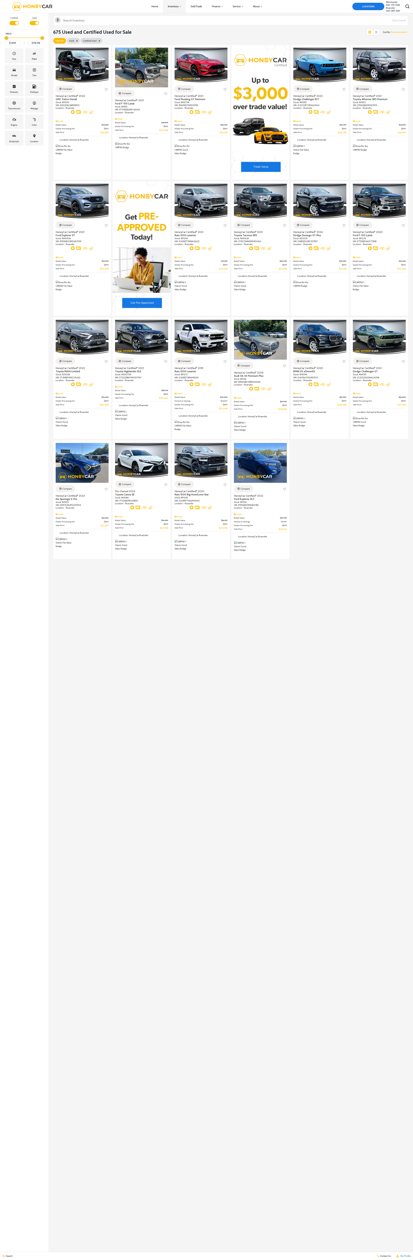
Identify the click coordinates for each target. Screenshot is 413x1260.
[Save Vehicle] (106, 89)
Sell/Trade (196, 6)
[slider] (6, 38)
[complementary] (403, 1250)
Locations (368, 6)
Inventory (173, 6)
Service (237, 6)
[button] (407, 6)
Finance (216, 6)
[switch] (14, 20)
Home (154, 6)
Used (34, 18)
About (256, 6)
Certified (14, 18)
